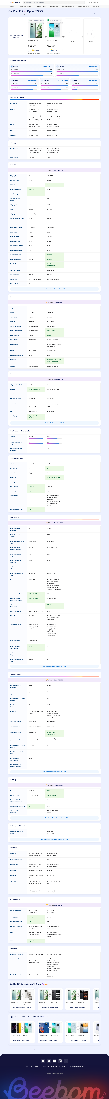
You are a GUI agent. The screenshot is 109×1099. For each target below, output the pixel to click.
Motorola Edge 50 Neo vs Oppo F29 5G (51, 1040)
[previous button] (12, 999)
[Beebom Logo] (15, 2)
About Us (28, 1066)
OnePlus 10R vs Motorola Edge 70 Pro (22, 1007)
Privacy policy (63, 1066)
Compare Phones (18, 1049)
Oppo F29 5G (52, 40)
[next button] (97, 999)
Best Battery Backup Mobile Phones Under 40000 (54, 817)
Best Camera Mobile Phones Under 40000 (54, 666)
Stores (95, 6)
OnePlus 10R (33, 40)
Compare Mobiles (41, 6)
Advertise (54, 1066)
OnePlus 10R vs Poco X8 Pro (50, 1007)
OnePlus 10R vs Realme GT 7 (78, 1007)
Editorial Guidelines (77, 1066)
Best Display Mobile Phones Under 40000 (54, 288)
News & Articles (67, 6)
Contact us (45, 1066)
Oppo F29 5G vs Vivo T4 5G (78, 1040)
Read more (97, 14)
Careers (36, 1066)
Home (10, 1049)
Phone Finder (54, 6)
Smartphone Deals (83, 6)
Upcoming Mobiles (25, 6)
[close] (43, 23)
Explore (12, 6)
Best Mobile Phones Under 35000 (54, 422)
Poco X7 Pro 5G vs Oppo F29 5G (22, 1040)
